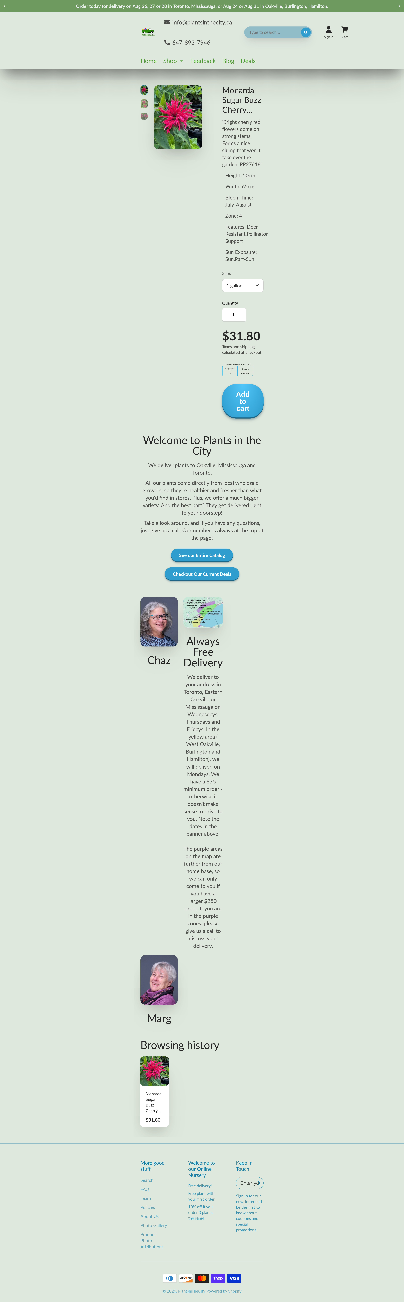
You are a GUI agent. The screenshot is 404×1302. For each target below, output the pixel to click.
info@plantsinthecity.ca (202, 22)
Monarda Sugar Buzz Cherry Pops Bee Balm (154, 1091)
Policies (147, 1207)
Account (328, 32)
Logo (148, 32)
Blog (228, 60)
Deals (248, 60)
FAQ (144, 1189)
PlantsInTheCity (191, 1291)
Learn (145, 1198)
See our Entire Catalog (202, 555)
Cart (344, 32)
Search (146, 1180)
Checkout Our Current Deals (202, 574)
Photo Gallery (153, 1225)
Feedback (203, 60)
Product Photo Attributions (151, 1240)
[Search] (306, 32)
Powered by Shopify (224, 1291)
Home (148, 60)
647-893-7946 (191, 42)
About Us (149, 1216)
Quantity (230, 303)
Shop (170, 60)
